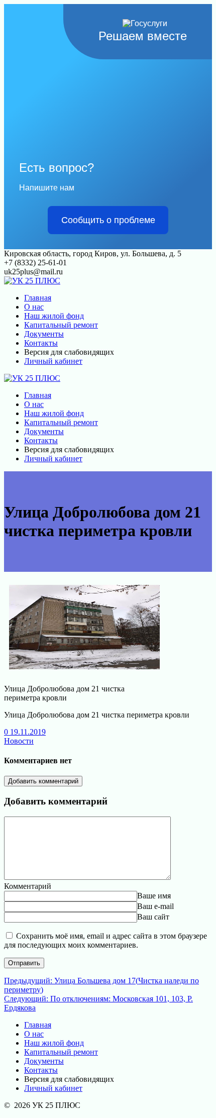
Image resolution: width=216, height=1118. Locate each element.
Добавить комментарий (43, 781)
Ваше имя (154, 895)
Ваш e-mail (155, 906)
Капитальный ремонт (61, 325)
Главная (37, 297)
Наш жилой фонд (54, 316)
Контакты (41, 343)
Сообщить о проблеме (108, 220)
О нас (34, 306)
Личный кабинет (53, 361)
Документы (44, 334)
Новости (19, 741)
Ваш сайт (153, 916)
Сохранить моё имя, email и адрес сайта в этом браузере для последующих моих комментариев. (105, 940)
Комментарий (27, 886)
